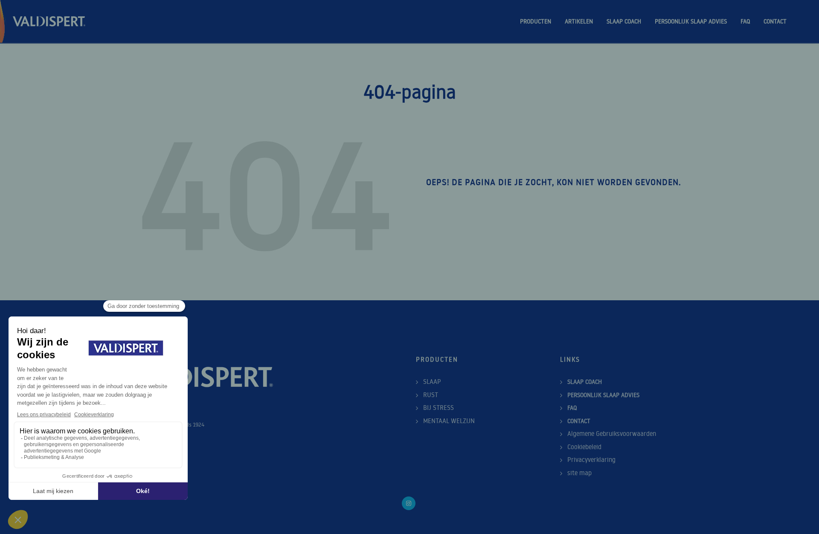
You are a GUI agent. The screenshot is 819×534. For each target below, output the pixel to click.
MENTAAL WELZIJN (449, 421)
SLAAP (432, 381)
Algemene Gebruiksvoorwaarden (611, 434)
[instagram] (408, 503)
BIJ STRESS (438, 407)
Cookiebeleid (584, 447)
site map (579, 473)
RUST (430, 395)
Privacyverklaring (591, 460)
